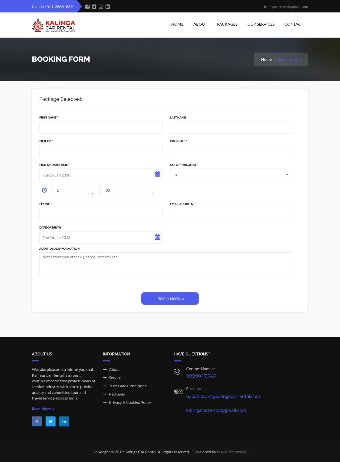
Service (114, 377)
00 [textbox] (108, 190)
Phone (45, 204)
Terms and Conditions (126, 385)
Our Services (261, 24)
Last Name (178, 117)
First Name (48, 117)
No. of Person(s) (184, 172)
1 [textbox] (58, 190)
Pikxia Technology (232, 451)
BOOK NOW (169, 298)
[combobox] (75, 190)
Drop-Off (178, 141)
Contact (293, 24)
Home (177, 24)
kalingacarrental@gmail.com (216, 410)
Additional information (59, 248)
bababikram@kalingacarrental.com (223, 396)
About (200, 24)
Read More (42, 408)
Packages (227, 24)
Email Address (182, 204)
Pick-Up (46, 141)
